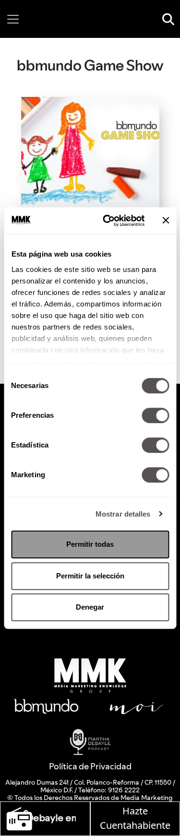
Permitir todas (90, 544)
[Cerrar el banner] (165, 220)
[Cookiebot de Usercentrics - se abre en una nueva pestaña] (107, 220)
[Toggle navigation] (13, 19)
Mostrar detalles (123, 514)
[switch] (155, 415)
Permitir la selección (90, 576)
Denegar (90, 607)
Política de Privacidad (90, 766)
